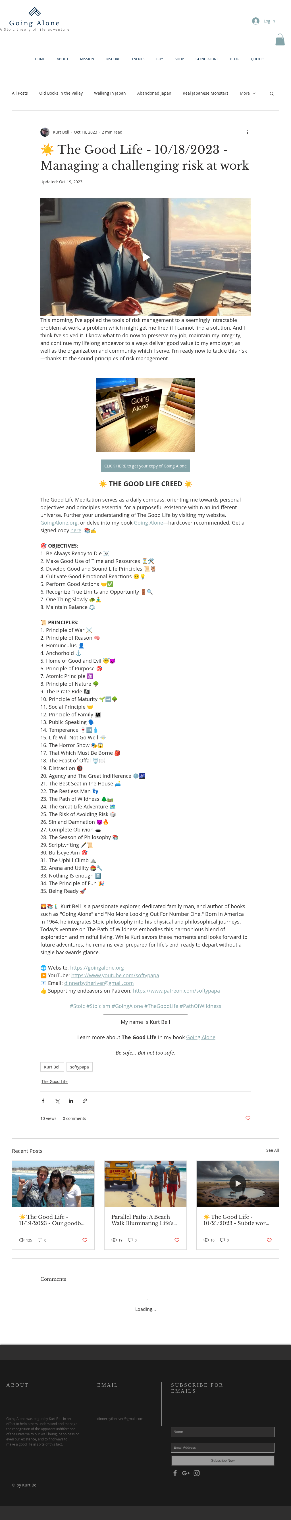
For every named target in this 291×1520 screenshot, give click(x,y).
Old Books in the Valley (61, 93)
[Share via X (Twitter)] (57, 1100)
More (245, 93)
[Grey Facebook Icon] (175, 1468)
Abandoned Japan (154, 93)
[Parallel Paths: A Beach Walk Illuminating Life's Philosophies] (146, 1184)
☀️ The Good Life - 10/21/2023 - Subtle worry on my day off (237, 1220)
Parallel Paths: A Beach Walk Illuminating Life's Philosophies (142, 1220)
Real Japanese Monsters (205, 93)
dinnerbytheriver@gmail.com (120, 1413)
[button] (280, 39)
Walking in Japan (110, 93)
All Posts (20, 93)
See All (272, 1150)
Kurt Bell (52, 1067)
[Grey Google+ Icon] (186, 1468)
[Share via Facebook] (43, 1100)
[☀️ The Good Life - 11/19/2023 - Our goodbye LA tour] (53, 1184)
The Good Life (54, 1081)
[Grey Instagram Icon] (197, 1468)
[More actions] (247, 132)
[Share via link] (85, 1100)
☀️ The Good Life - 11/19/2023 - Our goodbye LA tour (53, 1220)
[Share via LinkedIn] (71, 1100)
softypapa (79, 1067)
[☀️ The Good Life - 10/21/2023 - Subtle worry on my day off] (238, 1184)
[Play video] (145, 257)
